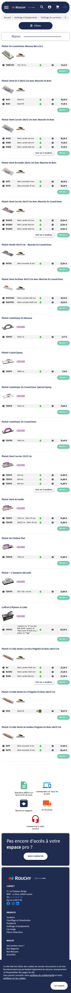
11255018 (9, 557)
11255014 (9, 484)
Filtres (37, 25)
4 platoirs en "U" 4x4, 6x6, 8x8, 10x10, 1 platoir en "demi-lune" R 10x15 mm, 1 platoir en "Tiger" (27, 629)
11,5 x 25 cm (21, 65)
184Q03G (9, 220)
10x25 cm (20, 406)
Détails (62, 71)
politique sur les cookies (14, 978)
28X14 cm (20, 372)
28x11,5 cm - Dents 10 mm (27, 523)
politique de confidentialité (42, 975)
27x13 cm (20, 557)
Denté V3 (20, 100)
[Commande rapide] (63, 7)
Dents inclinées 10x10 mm (27, 302)
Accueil (7, 17)
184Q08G (9, 229)
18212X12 (9, 672)
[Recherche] (39, 7)
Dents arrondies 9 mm (25, 182)
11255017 (9, 518)
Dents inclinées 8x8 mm (26, 298)
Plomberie (11, 923)
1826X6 (8, 676)
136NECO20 (10, 65)
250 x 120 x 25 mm (24, 592)
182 (7, 668)
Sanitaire (11, 917)
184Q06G (9, 225)
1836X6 (8, 143)
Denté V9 (20, 104)
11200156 (9, 441)
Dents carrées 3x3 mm (25, 139)
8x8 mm (20, 484)
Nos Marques (12, 952)
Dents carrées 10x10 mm (26, 668)
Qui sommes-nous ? (15, 946)
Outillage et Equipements (25, 17)
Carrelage (11, 929)
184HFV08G (10, 298)
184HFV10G (10, 302)
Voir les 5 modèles (44, 153)
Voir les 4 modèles (43, 682)
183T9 (8, 182)
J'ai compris (59, 986)
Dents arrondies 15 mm (26, 186)
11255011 (9, 372)
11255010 (9, 406)
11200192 (9, 592)
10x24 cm (20, 441)
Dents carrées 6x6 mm (25, 143)
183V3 (8, 100)
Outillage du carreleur (51, 17)
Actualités (11, 955)
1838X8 (8, 147)
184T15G (9, 264)
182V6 (8, 711)
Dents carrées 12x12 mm (26, 672)
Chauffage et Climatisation (19, 920)
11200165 (9, 523)
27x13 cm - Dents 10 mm (26, 518)
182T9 (8, 746)
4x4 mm (20, 475)
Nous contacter (35, 856)
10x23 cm (20, 337)
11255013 (9, 479)
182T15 (8, 750)
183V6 (8, 104)
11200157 (9, 337)
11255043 (9, 630)
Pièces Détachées (15, 932)
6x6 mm (20, 479)
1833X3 (8, 139)
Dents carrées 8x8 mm (25, 147)
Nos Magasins (13, 949)
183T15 (8, 186)
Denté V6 (20, 711)
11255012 (9, 475)
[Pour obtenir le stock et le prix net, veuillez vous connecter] (3, 65)
